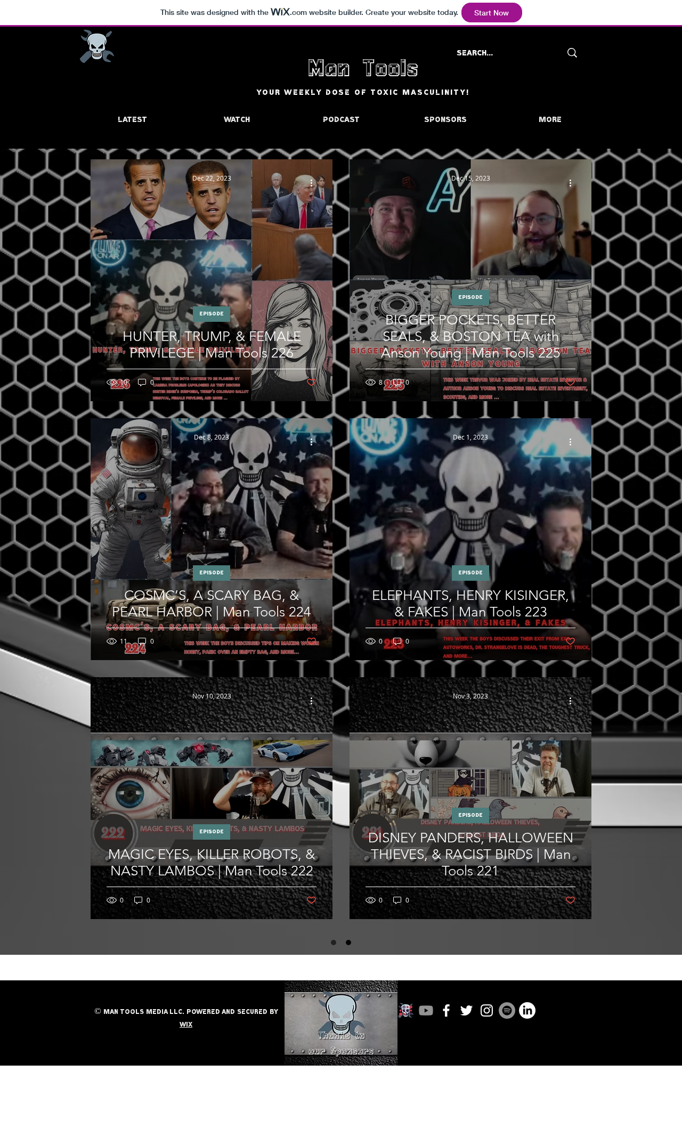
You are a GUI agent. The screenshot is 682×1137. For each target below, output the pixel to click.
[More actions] (314, 182)
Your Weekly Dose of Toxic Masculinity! (362, 92)
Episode (211, 314)
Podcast (470, 1090)
